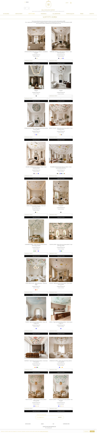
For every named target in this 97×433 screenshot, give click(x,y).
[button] (70, 3)
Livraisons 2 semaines (36, 56)
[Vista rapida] (36, 38)
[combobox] (36, 61)
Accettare (92, 431)
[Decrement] (49, 98)
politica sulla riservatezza (44, 431)
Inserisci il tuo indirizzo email (41, 414)
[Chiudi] (95, 431)
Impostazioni (86, 431)
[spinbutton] (60, 98)
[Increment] (71, 98)
